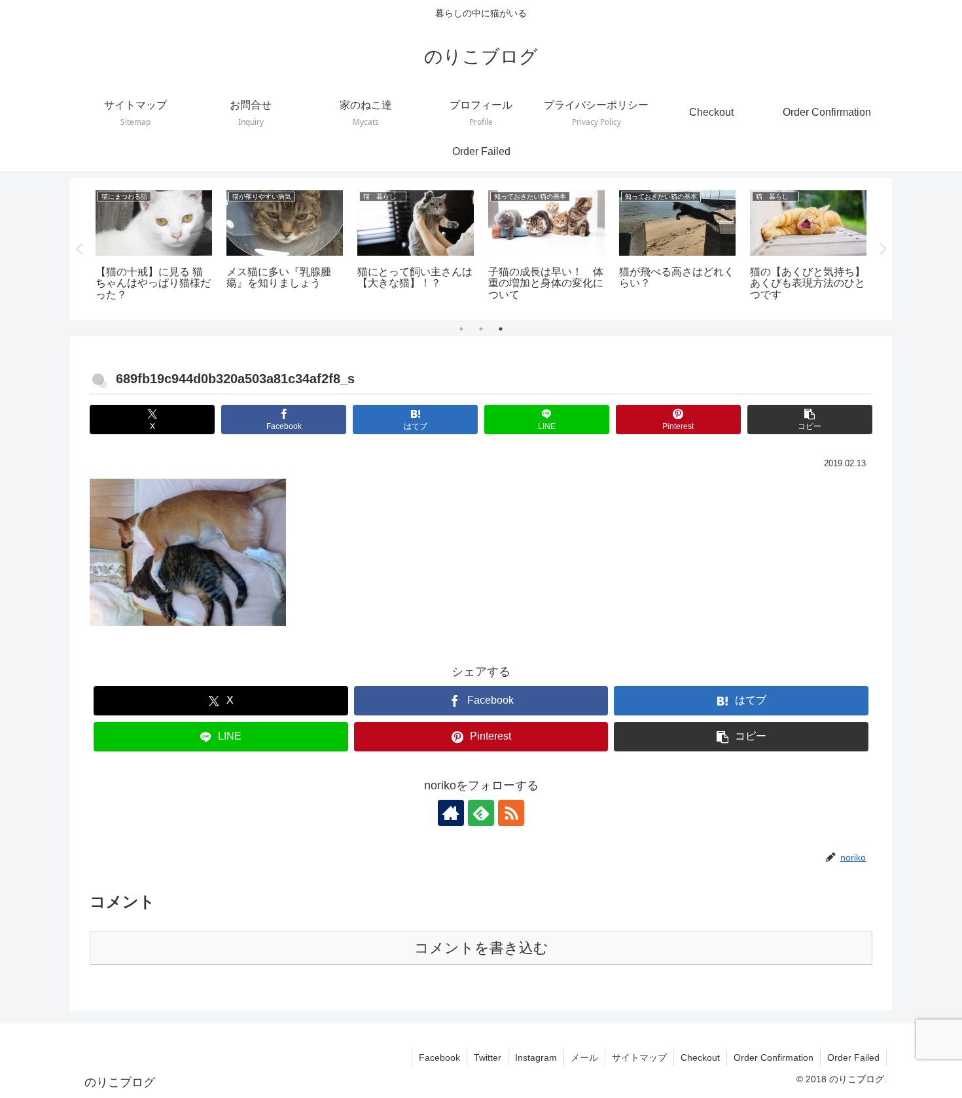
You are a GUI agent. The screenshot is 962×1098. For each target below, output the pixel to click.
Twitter (487, 1057)
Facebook (439, 1057)
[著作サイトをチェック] (451, 813)
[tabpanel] (153, 247)
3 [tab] (500, 328)
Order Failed (853, 1057)
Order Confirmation (773, 1057)
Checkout (700, 1057)
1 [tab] (461, 328)
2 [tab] (481, 328)
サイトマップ (639, 1057)
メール (584, 1057)
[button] (809, 419)
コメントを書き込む (481, 948)
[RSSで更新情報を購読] (511, 813)
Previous (79, 249)
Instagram (536, 1057)
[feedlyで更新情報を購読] (481, 813)
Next (882, 249)
